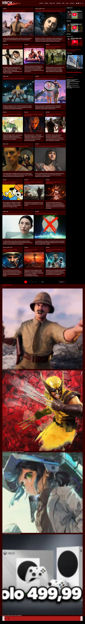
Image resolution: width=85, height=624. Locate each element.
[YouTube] (78, 3)
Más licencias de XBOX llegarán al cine (10, 250)
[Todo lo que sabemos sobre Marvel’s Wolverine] (42, 410)
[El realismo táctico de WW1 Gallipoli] (18, 24)
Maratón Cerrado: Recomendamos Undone (48, 11)
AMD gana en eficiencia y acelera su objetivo (72, 80)
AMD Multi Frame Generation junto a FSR (73, 87)
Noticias (41, 3)
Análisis (46, 3)
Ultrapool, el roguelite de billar (33, 47)
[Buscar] (82, 3)
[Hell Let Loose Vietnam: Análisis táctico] (55, 57)
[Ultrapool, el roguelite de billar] (34, 56)
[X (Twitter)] (76, 3)
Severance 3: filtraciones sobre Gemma (15, 214)
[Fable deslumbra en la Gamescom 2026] (50, 159)
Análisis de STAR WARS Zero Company (54, 250)
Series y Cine (52, 3)
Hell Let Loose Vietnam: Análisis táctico (53, 47)
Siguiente (62, 281)
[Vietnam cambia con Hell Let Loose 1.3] (34, 192)
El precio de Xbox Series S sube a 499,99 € (12, 615)
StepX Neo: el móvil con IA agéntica (72, 86)
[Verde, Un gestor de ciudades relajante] (12, 124)
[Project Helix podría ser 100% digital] (50, 227)
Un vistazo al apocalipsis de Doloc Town (11, 533)
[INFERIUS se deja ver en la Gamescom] (55, 192)
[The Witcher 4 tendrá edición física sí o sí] (34, 124)
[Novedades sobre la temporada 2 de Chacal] (12, 57)
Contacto (72, 3)
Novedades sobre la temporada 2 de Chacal (12, 47)
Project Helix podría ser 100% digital (46, 214)
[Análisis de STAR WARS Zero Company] (55, 260)
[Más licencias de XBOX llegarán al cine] (12, 260)
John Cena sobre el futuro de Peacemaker (15, 146)
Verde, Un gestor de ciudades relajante (12, 115)
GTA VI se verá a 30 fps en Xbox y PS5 (54, 115)
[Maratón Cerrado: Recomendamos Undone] (50, 24)
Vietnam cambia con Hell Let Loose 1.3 (33, 182)
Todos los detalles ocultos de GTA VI (46, 78)
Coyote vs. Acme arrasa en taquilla (13, 78)
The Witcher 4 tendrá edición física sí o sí (33, 115)
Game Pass (58, 3)
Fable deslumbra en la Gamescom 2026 (47, 146)
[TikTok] (80, 3)
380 (42, 281)
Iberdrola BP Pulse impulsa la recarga (73, 82)
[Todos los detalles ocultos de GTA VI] (50, 91)
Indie (63, 3)
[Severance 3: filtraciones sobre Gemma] (18, 227)
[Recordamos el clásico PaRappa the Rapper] (12, 192)
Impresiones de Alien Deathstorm (30, 250)
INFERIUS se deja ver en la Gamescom (54, 182)
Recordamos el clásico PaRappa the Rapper (10, 182)
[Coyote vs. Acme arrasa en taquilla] (18, 91)
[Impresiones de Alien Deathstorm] (34, 260)
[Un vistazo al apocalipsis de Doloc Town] (42, 492)
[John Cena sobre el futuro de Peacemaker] (18, 159)
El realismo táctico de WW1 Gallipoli (14, 11)
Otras (67, 3)
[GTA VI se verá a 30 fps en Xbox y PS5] (55, 124)
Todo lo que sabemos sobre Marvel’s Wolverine (12, 451)
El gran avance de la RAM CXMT (72, 84)
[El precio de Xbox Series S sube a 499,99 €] (42, 574)
